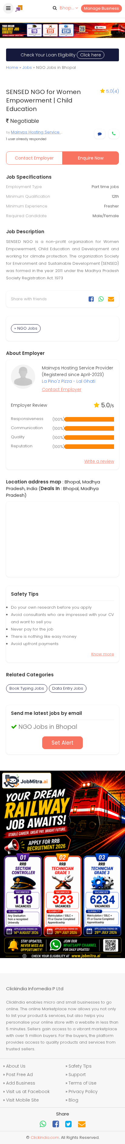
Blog (73, 1100)
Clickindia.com (45, 1137)
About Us (15, 1066)
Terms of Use (82, 1083)
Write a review (99, 461)
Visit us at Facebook (28, 1091)
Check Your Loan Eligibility (61, 55)
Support (77, 1075)
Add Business (20, 1083)
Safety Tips (80, 1066)
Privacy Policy (83, 1091)
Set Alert (62, 742)
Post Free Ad (19, 1075)
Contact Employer (34, 158)
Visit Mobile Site (22, 1100)
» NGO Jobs (25, 328)
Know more (102, 654)
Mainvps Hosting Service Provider (44, 132)
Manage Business (101, 8)
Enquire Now (90, 158)
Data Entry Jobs (67, 688)
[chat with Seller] (99, 134)
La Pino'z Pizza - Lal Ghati (68, 381)
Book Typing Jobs (26, 688)
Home (12, 67)
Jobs (27, 67)
